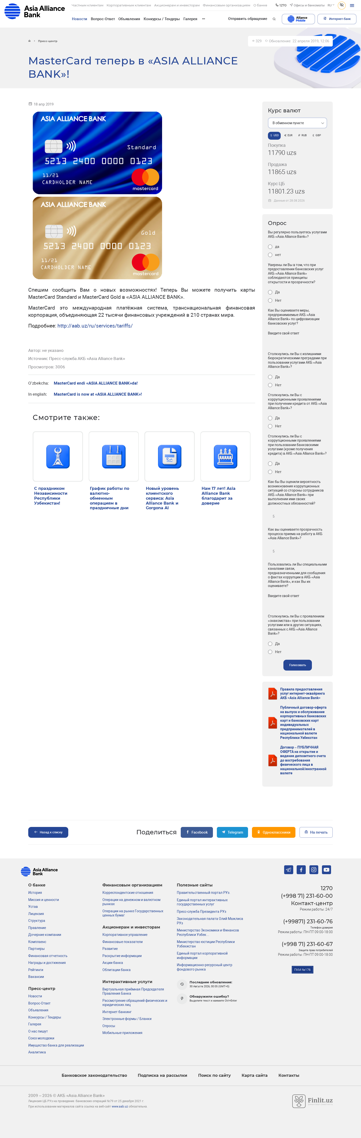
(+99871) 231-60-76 (308, 921)
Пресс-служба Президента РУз (201, 911)
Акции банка (112, 963)
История (35, 893)
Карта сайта (255, 1075)
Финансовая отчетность (48, 956)
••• (203, 18)
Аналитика (37, 1052)
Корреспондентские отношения (127, 893)
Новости (79, 19)
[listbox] (297, 123)
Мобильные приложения (122, 1033)
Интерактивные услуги (127, 981)
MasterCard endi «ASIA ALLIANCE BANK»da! (96, 383)
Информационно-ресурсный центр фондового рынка (204, 967)
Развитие (110, 949)
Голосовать (297, 665)
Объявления (129, 19)
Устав (33, 907)
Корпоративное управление (124, 935)
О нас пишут (38, 1031)
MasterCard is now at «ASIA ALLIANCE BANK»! (98, 394)
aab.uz (34, 13)
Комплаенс (37, 942)
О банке (36, 885)
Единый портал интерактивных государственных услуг (202, 902)
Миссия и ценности (43, 900)
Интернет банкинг (117, 1012)
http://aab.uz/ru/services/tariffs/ (80, 326)
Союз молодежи (41, 1038)
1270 (327, 888)
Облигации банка (116, 970)
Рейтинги (35, 970)
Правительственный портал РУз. (203, 893)
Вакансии (36, 977)
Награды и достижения (47, 963)
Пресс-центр (41, 988)
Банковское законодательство (94, 1075)
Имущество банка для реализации (56, 1045)
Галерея (190, 19)
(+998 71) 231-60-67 (307, 944)
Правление (37, 928)
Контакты (288, 1075)
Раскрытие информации (122, 956)
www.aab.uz (120, 1106)
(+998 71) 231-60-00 (307, 896)
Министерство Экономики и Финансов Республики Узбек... (208, 932)
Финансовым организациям (132, 885)
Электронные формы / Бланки (127, 1019)
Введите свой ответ (283, 333)
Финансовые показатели (122, 942)
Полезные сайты (195, 885)
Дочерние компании (44, 935)
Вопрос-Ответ (103, 19)
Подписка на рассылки (162, 1075)
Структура (36, 921)
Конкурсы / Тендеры (162, 19)
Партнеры (36, 949)
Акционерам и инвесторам (131, 927)
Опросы (108, 1026)
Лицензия (36, 914)
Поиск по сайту (214, 1075)
